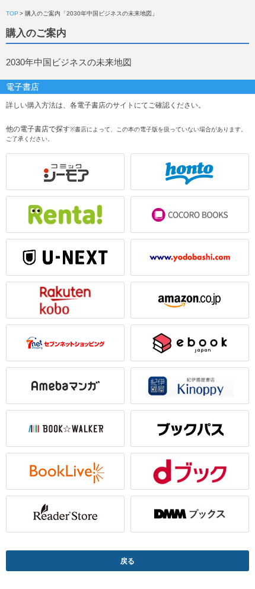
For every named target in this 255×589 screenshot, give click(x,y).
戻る (127, 561)
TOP (12, 13)
